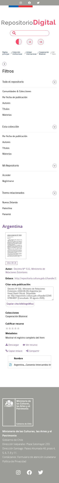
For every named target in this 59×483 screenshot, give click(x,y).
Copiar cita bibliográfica (20, 304)
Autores (6, 103)
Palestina (7, 208)
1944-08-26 (11, 263)
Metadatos (11, 333)
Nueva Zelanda (10, 202)
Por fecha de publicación (14, 97)
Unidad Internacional (31, 53)
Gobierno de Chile (12, 440)
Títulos (5, 109)
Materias (7, 115)
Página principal (5, 53)
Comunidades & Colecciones (16, 91)
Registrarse (8, 181)
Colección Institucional (17, 53)
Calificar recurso (15, 324)
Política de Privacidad (14, 461)
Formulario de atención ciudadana (36, 457)
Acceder (6, 175)
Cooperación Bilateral (44, 53)
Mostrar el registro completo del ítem (25, 338)
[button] (9, 64)
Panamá (6, 214)
